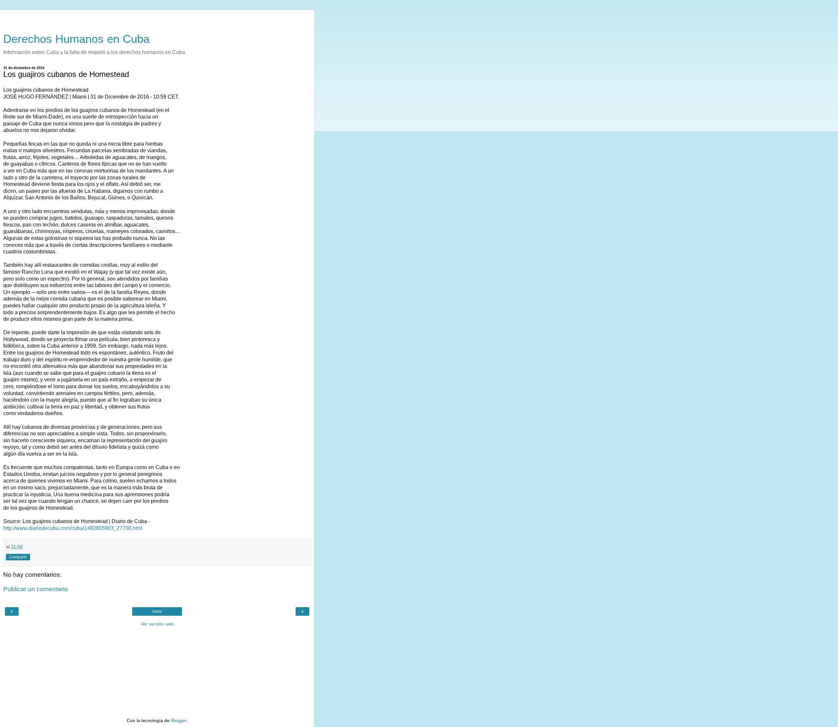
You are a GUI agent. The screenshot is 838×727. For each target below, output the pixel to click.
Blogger (179, 720)
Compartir (18, 557)
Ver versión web (157, 624)
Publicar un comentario (35, 589)
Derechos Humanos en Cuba (76, 39)
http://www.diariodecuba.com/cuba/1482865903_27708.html (72, 528)
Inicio (157, 611)
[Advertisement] (157, 18)
